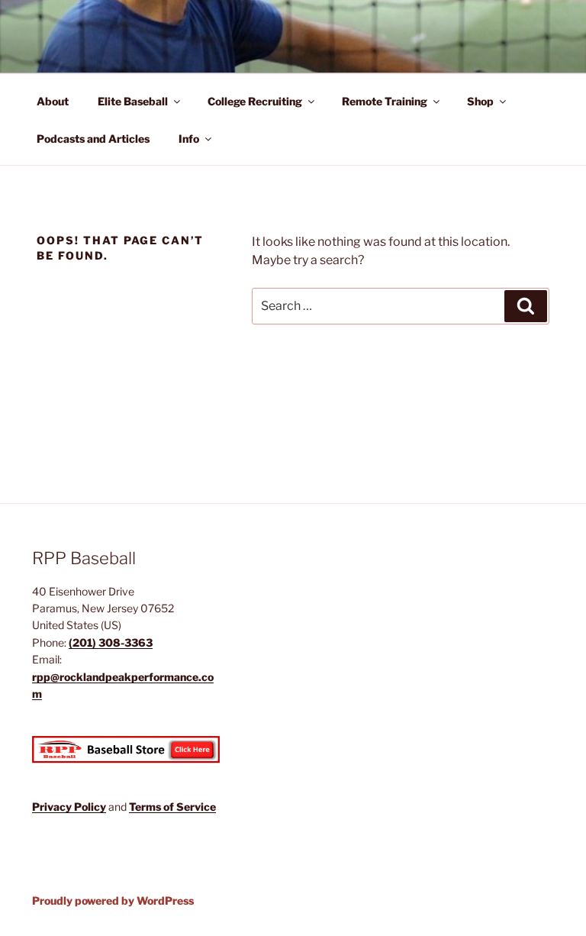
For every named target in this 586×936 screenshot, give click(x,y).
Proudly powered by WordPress (113, 900)
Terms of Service (172, 806)
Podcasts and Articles (93, 138)
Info (189, 138)
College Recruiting (255, 101)
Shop (480, 101)
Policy (90, 806)
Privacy (53, 806)
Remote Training (384, 101)
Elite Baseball (133, 101)
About (53, 101)
